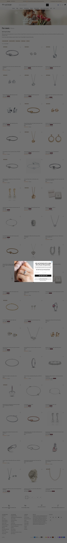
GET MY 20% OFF (43, 275)
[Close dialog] (51, 261)
